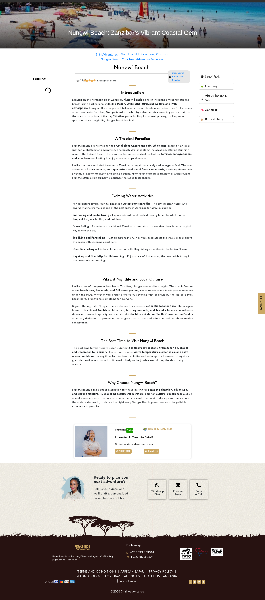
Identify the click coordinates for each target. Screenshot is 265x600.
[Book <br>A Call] (198, 485)
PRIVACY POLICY (161, 571)
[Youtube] (203, 582)
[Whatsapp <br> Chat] (157, 485)
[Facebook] (194, 582)
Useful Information (141, 54)
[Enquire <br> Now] (178, 485)
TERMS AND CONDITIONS (97, 571)
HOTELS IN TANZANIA (161, 576)
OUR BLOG (128, 581)
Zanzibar (162, 54)
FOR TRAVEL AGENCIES (122, 576)
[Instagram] (190, 582)
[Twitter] (199, 582)
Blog (123, 54)
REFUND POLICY (88, 576)
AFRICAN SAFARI (133, 571)
